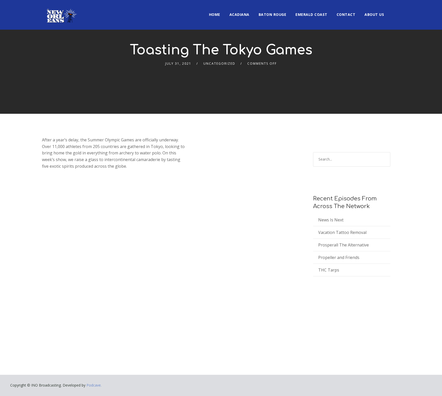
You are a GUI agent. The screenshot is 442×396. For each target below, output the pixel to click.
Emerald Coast (311, 14)
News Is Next (331, 220)
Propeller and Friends (338, 257)
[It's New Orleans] (61, 11)
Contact (346, 14)
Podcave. (94, 385)
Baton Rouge (272, 14)
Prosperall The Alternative (343, 245)
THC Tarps (328, 270)
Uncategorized (219, 63)
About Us (374, 14)
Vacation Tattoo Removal (342, 232)
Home (214, 14)
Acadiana (239, 14)
